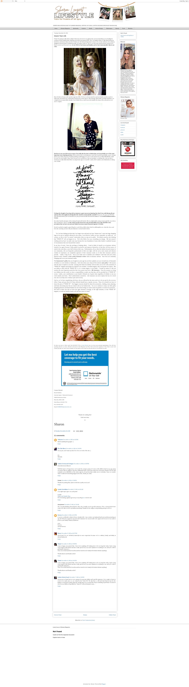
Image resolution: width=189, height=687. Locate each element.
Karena (60, 515)
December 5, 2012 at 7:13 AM (71, 504)
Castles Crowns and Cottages (65, 463)
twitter (121, 132)
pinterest (122, 130)
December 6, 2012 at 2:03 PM (69, 560)
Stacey (59, 533)
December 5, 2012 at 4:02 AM (75, 489)
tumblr (121, 134)
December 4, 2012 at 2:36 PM (73, 448)
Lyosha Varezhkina (63, 489)
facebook (122, 127)
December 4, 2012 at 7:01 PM (69, 480)
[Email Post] (74, 431)
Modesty (130, 28)
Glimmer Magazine (65, 28)
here (83, 497)
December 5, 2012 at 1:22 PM (69, 515)
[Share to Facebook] (81, 431)
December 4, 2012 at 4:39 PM (81, 463)
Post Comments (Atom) (88, 620)
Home (56, 28)
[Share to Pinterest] (82, 431)
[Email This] (76, 431)
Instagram (122, 125)
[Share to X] (79, 431)
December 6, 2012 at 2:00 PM (69, 544)
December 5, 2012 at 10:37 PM (69, 533)
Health (90, 28)
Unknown (60, 439)
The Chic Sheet (62, 448)
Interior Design (99, 28)
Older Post (112, 615)
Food (123, 28)
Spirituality (75, 28)
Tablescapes (109, 28)
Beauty (117, 28)
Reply (59, 444)
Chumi (59, 544)
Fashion (84, 28)
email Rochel (85, 345)
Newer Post (57, 615)
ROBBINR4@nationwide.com (64, 406)
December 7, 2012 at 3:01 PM (76, 577)
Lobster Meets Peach (63, 577)
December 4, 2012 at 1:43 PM (70, 439)
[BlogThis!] (78, 431)
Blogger (104, 684)
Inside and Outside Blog (64, 496)
